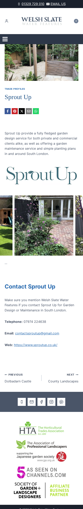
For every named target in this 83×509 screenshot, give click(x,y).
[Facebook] (41, 397)
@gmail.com (49, 328)
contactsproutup (27, 328)
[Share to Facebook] (8, 111)
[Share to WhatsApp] (36, 111)
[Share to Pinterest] (15, 111)
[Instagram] (51, 397)
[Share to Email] (29, 111)
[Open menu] (5, 39)
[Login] (6, 21)
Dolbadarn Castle (18, 373)
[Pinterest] (61, 397)
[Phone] (22, 397)
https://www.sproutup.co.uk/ (35, 340)
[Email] (32, 397)
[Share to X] (22, 111)
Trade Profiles (15, 88)
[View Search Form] (76, 39)
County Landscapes (63, 373)
